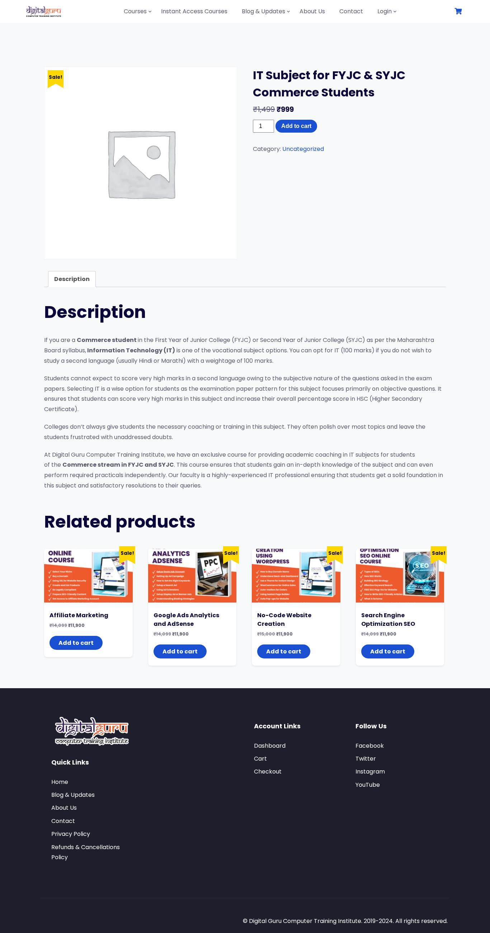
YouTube (367, 785)
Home (59, 782)
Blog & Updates (263, 11)
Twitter (365, 759)
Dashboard (270, 746)
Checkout (268, 771)
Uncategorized (303, 149)
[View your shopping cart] (459, 11)
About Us (312, 11)
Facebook (369, 746)
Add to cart (296, 126)
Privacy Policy (70, 834)
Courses (135, 11)
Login (384, 11)
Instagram (370, 771)
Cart (260, 759)
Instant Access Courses (194, 11)
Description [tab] (72, 279)
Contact (351, 11)
